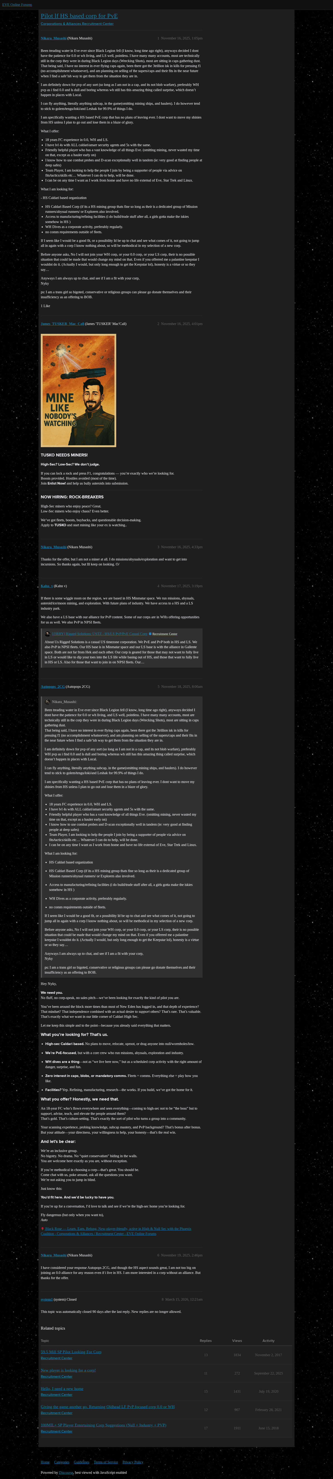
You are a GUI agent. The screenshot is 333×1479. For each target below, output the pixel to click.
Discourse (66, 1472)
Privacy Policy (133, 1462)
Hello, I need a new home (62, 1388)
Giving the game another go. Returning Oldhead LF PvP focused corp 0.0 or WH (108, 1406)
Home (45, 1462)
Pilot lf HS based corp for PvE (79, 15)
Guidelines (81, 1462)
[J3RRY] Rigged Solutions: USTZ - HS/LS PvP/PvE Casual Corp (99, 634)
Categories (61, 1462)
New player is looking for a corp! (68, 1370)
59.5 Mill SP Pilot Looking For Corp (71, 1352)
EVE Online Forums (17, 5)
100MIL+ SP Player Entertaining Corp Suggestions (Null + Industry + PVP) (103, 1425)
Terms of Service (106, 1462)
